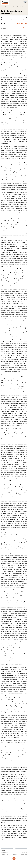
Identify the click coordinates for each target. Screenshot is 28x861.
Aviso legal (24, 854)
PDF (24, 29)
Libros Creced (4, 854)
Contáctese (24, 852)
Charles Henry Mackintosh (20, 23)
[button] (25, 2)
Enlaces (15, 854)
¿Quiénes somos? (5, 852)
